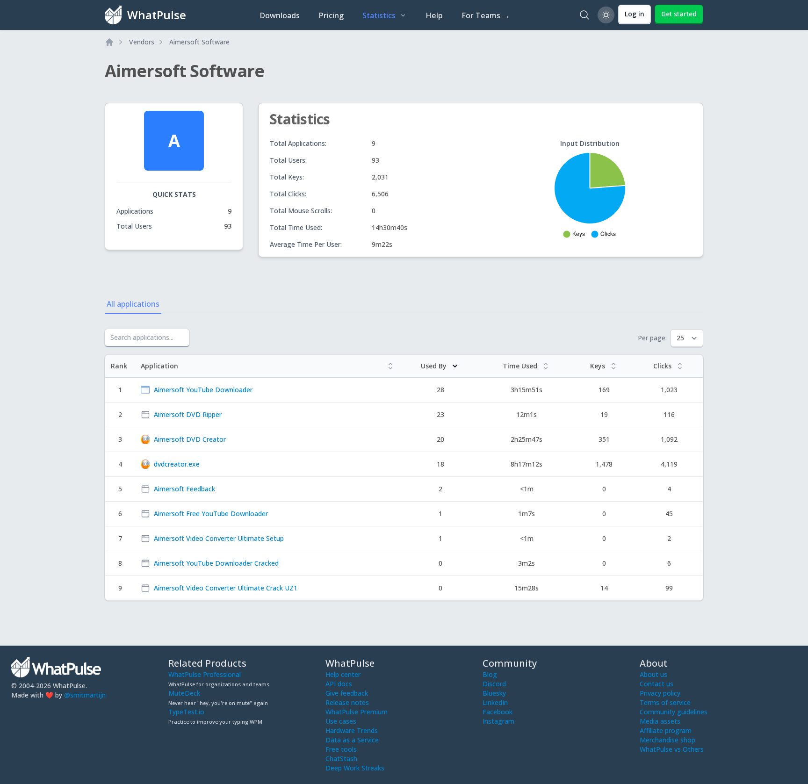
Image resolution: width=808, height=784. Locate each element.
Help (434, 15)
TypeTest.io (186, 711)
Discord (494, 683)
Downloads (280, 15)
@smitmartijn (85, 694)
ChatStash (341, 758)
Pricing (331, 15)
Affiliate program (666, 730)
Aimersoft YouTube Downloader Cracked (216, 563)
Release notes (347, 702)
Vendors (141, 41)
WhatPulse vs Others (672, 749)
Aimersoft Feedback (184, 488)
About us (653, 674)
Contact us (656, 683)
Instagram (498, 721)
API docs (338, 683)
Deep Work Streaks (354, 767)
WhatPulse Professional (204, 674)
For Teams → (486, 15)
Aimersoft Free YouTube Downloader (211, 513)
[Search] (584, 15)
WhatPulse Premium (356, 711)
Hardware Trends (351, 730)
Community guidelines (673, 711)
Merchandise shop (667, 739)
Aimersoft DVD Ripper (188, 414)
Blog (490, 674)
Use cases (340, 721)
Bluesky (494, 693)
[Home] (109, 42)
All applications (133, 304)
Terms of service (665, 702)
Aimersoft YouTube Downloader (203, 389)
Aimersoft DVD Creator (190, 439)
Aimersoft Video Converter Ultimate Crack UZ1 (225, 587)
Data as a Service (352, 739)
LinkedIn (495, 702)
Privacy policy (660, 693)
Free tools (341, 749)
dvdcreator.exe (177, 464)
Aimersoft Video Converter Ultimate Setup (219, 538)
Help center (343, 674)
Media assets (660, 721)
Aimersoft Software (199, 41)
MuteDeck (184, 693)
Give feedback (346, 693)
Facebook (497, 711)
